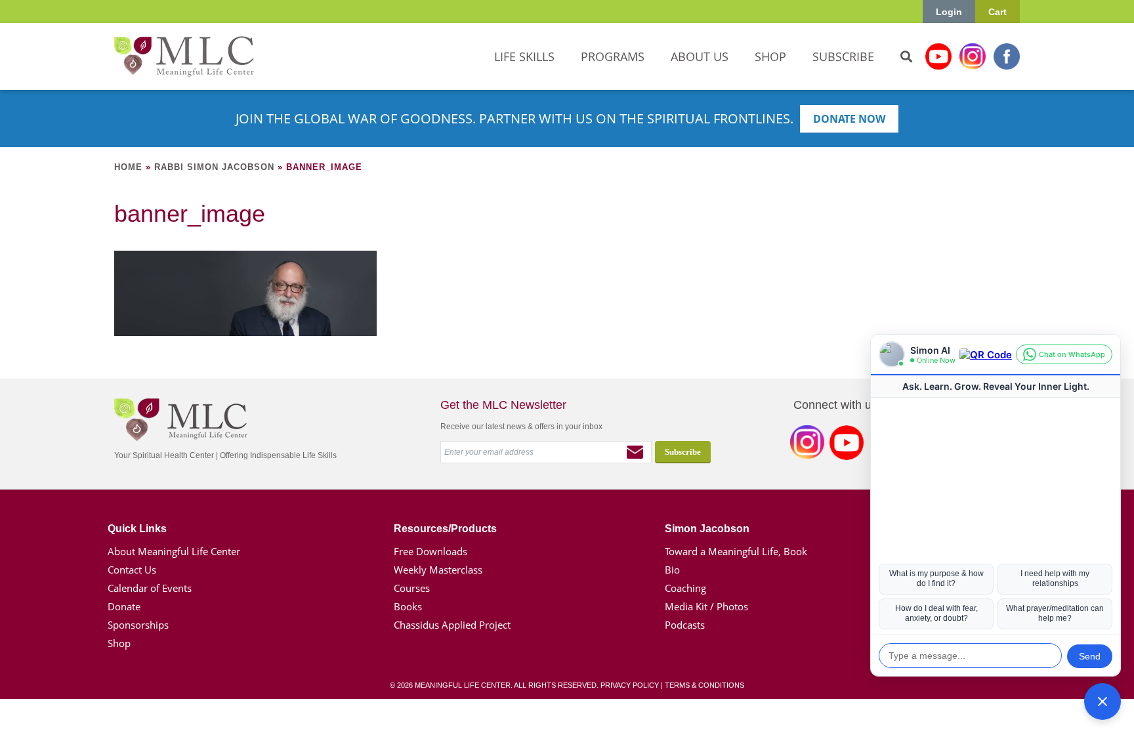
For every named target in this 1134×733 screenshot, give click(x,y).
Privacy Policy (629, 685)
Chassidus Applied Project (452, 624)
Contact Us (132, 569)
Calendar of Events (150, 588)
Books (408, 606)
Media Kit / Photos (706, 606)
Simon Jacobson (707, 528)
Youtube (938, 56)
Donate (124, 606)
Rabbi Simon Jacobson (214, 167)
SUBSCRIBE (843, 56)
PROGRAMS (612, 56)
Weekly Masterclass (438, 569)
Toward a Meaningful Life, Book (736, 551)
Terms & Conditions (704, 685)
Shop (119, 643)
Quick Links (137, 528)
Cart (997, 12)
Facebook (1007, 56)
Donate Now (849, 119)
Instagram (972, 56)
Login (949, 12)
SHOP (770, 56)
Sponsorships (138, 624)
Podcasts (685, 624)
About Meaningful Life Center (174, 551)
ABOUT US (699, 56)
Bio (672, 569)
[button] (1102, 701)
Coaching (685, 588)
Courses (412, 588)
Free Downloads (430, 551)
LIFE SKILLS (524, 56)
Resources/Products (445, 528)
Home (128, 167)
